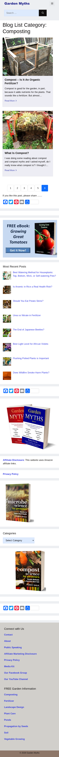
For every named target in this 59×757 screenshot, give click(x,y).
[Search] (43, 13)
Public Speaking (13, 647)
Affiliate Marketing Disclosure (20, 654)
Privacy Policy (12, 660)
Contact (8, 634)
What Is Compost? (17, 153)
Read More (10, 101)
